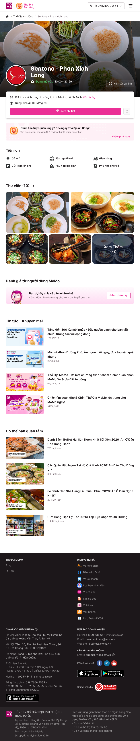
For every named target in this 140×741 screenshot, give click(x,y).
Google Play (112, 673)
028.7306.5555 (35, 682)
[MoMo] (7, 16)
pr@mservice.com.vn (98, 654)
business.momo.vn (100, 643)
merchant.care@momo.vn (101, 639)
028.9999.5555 (15, 686)
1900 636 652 (105, 634)
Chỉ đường (89, 97)
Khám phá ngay (121, 136)
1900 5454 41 (24, 676)
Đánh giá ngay (118, 295)
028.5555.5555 (37, 686)
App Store (88, 673)
